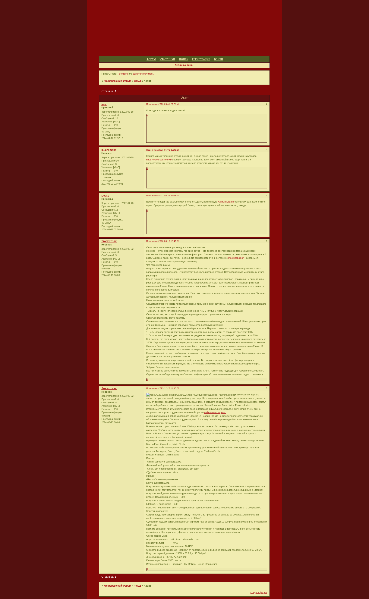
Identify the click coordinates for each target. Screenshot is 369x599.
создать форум (258, 592)
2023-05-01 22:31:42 (169, 104)
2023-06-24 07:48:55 (169, 195)
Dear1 (105, 195)
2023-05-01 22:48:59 (169, 150)
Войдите (123, 73)
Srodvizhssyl (109, 241)
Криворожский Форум (117, 80)
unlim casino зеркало (215, 412)
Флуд (137, 80)
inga (104, 104)
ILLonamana (108, 149)
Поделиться (152, 104)
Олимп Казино (226, 201)
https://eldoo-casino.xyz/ (159, 159)
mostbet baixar (235, 258)
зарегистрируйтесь (143, 73)
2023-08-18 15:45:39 (169, 241)
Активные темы (184, 65)
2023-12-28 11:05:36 (168, 388)
